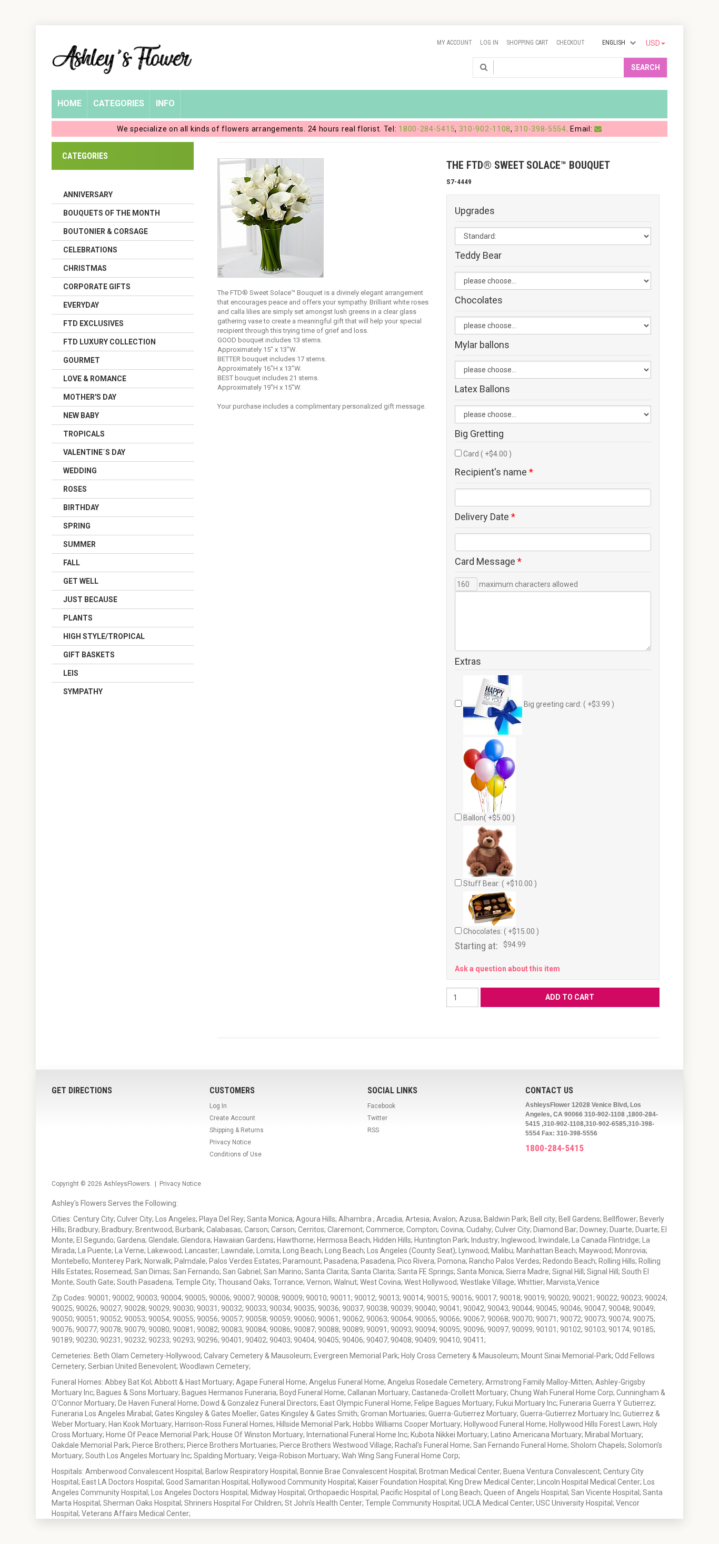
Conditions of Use (235, 1154)
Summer (79, 544)
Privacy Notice (230, 1142)
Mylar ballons (482, 345)
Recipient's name (494, 472)
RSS (373, 1130)
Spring (77, 526)
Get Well (80, 581)
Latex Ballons (482, 389)
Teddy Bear (478, 255)
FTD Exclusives (93, 323)
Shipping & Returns (236, 1130)
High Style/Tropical (104, 636)
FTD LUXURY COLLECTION (109, 342)
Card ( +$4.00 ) (487, 454)
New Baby (81, 415)
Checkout (570, 42)
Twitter (377, 1118)
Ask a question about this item (507, 968)
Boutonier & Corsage (105, 231)
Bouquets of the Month (111, 213)
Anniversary (88, 194)
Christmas (85, 268)
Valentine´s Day (94, 452)
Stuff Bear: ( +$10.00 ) (500, 883)
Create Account (232, 1118)
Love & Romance (94, 378)
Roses (75, 489)
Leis (70, 673)
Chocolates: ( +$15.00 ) (501, 931)
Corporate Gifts (97, 286)
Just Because (90, 599)
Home (69, 103)
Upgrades (475, 211)
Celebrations (90, 250)
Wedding (80, 470)
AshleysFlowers (127, 1183)
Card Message (488, 561)
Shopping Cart (527, 42)
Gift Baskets (89, 655)
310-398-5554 (540, 129)
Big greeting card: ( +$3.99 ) (568, 704)
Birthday (81, 507)
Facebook (381, 1106)
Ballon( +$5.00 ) (489, 818)
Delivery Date (485, 517)
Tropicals (84, 434)
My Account (454, 42)
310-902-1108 (485, 129)
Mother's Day (89, 397)
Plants (78, 618)
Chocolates (479, 300)
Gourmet (81, 360)
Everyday (81, 305)
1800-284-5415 (426, 129)
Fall (71, 562)
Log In (489, 42)
